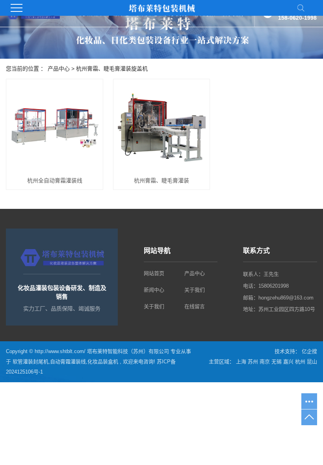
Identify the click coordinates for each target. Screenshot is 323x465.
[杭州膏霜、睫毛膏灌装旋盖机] (161, 127)
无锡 (277, 362)
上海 (242, 362)
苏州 (254, 362)
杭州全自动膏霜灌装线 (54, 180)
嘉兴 (289, 362)
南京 (265, 362)
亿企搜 (308, 351)
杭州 (301, 362)
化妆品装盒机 (102, 362)
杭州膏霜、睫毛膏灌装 (161, 180)
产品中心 (59, 68)
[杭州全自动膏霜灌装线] (54, 127)
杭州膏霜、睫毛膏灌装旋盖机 (112, 68)
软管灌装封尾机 (30, 362)
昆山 (312, 362)
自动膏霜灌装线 (68, 362)
